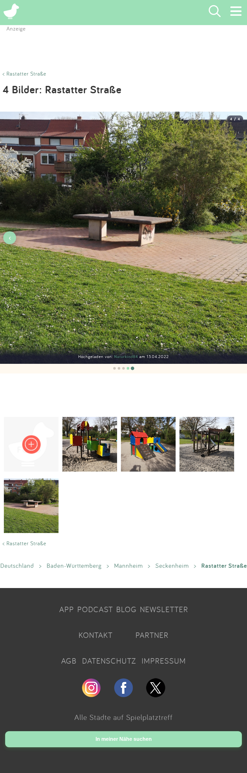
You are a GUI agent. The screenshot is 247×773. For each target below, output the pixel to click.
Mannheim (128, 565)
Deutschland (17, 565)
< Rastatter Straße (24, 73)
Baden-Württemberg (74, 565)
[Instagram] (91, 694)
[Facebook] (123, 694)
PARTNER (152, 635)
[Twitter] (155, 694)
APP (66, 609)
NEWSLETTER (164, 609)
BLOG (126, 609)
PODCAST (95, 609)
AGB (69, 661)
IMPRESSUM (164, 661)
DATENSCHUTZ (109, 661)
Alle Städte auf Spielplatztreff (123, 717)
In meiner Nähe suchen (124, 739)
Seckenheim (172, 565)
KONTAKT (95, 635)
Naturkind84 (126, 356)
